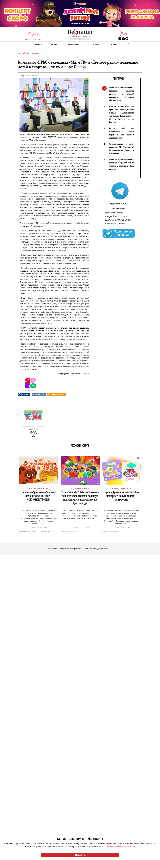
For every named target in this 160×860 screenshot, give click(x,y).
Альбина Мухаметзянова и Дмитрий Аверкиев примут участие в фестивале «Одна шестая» (121, 164)
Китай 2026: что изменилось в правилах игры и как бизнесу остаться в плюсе (121, 133)
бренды (54, 45)
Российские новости (28, 53)
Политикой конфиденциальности (120, 846)
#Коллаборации (47, 531)
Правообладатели (75, 45)
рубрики (37, 45)
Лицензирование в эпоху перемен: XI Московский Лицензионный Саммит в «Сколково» (121, 149)
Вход (123, 34)
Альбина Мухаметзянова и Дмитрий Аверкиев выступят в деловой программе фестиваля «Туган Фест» (121, 93)
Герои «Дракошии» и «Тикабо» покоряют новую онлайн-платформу (121, 495)
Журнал (114, 45)
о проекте (96, 45)
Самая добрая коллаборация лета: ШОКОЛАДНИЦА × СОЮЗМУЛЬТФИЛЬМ (39, 495)
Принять (80, 855)
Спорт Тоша (33, 429)
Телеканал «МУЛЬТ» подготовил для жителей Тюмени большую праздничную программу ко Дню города (80, 497)
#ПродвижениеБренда (26, 390)
